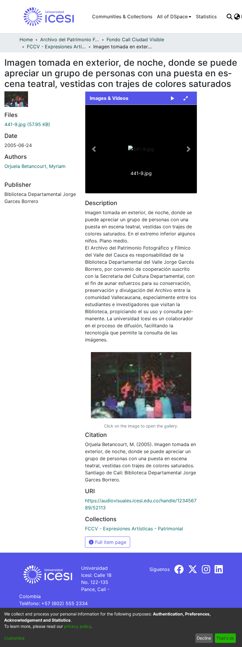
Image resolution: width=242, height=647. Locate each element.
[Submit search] (229, 16)
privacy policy (77, 626)
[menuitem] (174, 16)
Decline (204, 638)
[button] (93, 149)
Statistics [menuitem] (206, 16)
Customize (14, 638)
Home (26, 39)
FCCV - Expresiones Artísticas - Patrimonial (56, 46)
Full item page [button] (110, 542)
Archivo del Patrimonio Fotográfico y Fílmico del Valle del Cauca (69, 39)
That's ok (225, 638)
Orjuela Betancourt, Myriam (35, 166)
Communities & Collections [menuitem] (122, 16)
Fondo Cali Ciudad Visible (135, 39)
